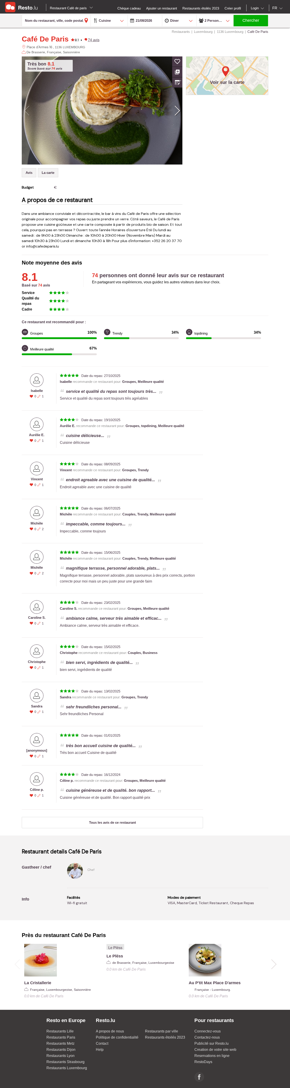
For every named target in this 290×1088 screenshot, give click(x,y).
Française (54, 52)
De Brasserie (36, 52)
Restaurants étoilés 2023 (165, 1037)
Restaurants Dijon (60, 1050)
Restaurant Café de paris (69, 8)
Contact (102, 1043)
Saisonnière (71, 52)
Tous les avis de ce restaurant (112, 822)
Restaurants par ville (161, 1031)
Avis (29, 173)
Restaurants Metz (60, 1043)
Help (100, 1050)
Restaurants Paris (60, 1037)
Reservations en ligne (212, 1056)
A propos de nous (110, 1031)
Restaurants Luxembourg (66, 1068)
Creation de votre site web (215, 1050)
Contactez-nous (207, 1037)
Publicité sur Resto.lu (211, 1043)
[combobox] (258, 8)
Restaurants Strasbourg (65, 1062)
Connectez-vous (207, 1031)
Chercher (250, 20)
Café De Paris (45, 39)
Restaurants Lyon (60, 1056)
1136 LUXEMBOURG (70, 47)
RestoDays (203, 1062)
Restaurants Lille (60, 1031)
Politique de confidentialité (117, 1037)
